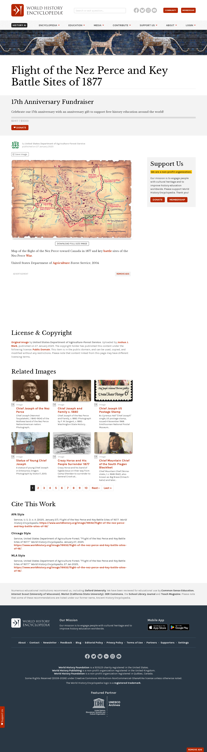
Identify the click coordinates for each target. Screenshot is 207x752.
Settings (183, 642)
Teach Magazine (170, 594)
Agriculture (61, 263)
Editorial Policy (94, 642)
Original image (20, 342)
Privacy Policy (115, 642)
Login (189, 25)
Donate (158, 199)
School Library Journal (142, 594)
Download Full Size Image (72, 243)
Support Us (147, 25)
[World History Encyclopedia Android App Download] (179, 627)
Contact (34, 642)
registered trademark (127, 682)
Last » (108, 488)
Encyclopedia (48, 25)
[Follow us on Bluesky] (100, 657)
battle (108, 251)
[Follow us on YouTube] (119, 657)
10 (86, 488)
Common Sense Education (177, 590)
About (170, 25)
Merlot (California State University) (82, 594)
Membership (177, 199)
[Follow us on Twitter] (94, 657)
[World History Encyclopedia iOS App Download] (157, 627)
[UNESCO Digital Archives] (103, 706)
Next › (95, 488)
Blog (78, 642)
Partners (152, 642)
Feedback (66, 642)
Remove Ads (123, 274)
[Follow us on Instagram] (113, 657)
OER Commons (114, 594)
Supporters (167, 642)
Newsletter (50, 642)
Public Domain (41, 349)
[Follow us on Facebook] (88, 657)
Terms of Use (135, 642)
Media (97, 25)
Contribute (120, 25)
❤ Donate (20, 127)
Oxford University (95, 590)
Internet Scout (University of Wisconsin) (35, 594)
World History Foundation (74, 667)
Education (75, 25)
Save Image (19, 154)
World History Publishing (67, 670)
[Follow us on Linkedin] (106, 657)
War (29, 255)
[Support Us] (2, 717)
